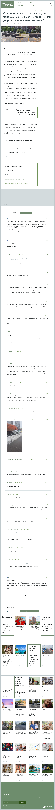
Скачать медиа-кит (24, 785)
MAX (51, 795)
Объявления (20, 5)
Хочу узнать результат (13, 156)
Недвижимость (20, 4)
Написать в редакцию (25, 787)
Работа (32, 2)
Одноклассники (41, 797)
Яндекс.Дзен (49, 797)
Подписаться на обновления (14, 611)
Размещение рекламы (8, 785)
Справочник (33, 4)
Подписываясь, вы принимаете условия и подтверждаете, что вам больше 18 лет (17, 183)
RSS (51, 799)
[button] (9, 179)
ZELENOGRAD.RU (18, 23)
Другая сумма (10, 170)
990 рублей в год (10, 172)
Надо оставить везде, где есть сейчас (16, 152)
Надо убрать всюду (12, 145)
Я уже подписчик (20, 179)
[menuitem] (21, 2)
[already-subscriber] (20, 179)
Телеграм (39, 795)
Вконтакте (45, 795)
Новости (19, 2)
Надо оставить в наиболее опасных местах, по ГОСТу (20, 148)
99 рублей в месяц (11, 169)
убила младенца (19, 101)
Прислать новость (7, 787)
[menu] (27, 4)
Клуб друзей (33, 5)
